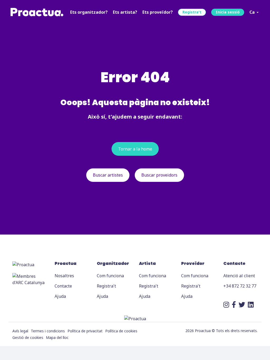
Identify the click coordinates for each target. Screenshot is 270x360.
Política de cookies (121, 330)
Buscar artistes (108, 175)
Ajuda (60, 296)
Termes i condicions (48, 330)
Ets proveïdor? (157, 12)
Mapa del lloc (57, 337)
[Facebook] (234, 304)
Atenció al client (239, 276)
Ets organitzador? (89, 12)
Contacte (63, 286)
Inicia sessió (228, 11)
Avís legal (20, 330)
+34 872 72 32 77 (239, 286)
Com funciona (110, 276)
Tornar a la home (135, 149)
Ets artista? (125, 12)
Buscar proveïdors (159, 175)
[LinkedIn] (251, 304)
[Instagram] (226, 304)
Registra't (191, 11)
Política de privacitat (85, 330)
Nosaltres (64, 276)
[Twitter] (242, 304)
